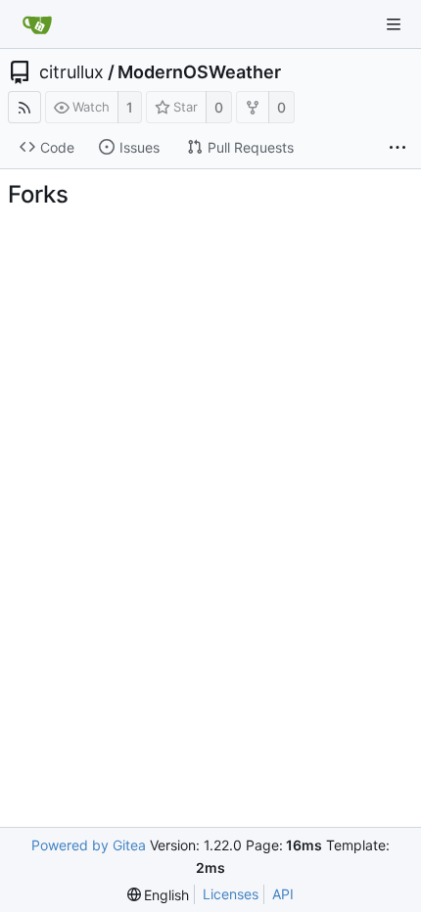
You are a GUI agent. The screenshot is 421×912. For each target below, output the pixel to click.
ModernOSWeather (199, 72)
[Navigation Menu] (393, 24)
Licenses (230, 894)
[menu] (158, 895)
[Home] (37, 24)
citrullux (71, 72)
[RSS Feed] (24, 107)
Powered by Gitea (88, 845)
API (283, 894)
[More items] (397, 147)
